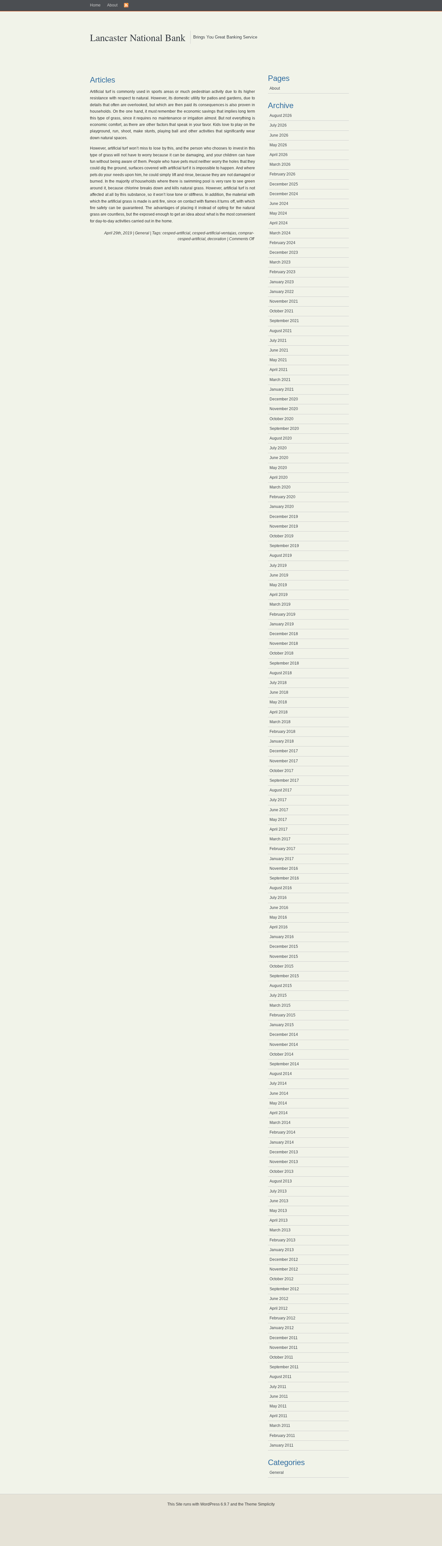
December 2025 (284, 184)
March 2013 (280, 1230)
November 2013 (284, 1162)
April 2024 (279, 223)
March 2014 (280, 1122)
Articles (102, 79)
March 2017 (280, 839)
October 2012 (281, 1279)
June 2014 (279, 1093)
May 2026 (278, 145)
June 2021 (279, 350)
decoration (216, 239)
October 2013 (281, 1171)
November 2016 (284, 868)
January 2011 (281, 1445)
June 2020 (279, 457)
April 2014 (279, 1113)
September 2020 (284, 428)
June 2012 (279, 1298)
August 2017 (281, 790)
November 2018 (284, 643)
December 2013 (284, 1152)
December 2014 (284, 1034)
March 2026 (280, 164)
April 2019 (279, 594)
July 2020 (278, 448)
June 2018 (279, 692)
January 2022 (282, 291)
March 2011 (280, 1425)
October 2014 (281, 1054)
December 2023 (284, 252)
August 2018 (281, 673)
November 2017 (284, 761)
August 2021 (281, 331)
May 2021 (278, 360)
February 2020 (282, 497)
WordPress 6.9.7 (214, 1504)
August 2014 (281, 1073)
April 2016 (279, 927)
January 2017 (282, 859)
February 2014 (282, 1132)
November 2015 (284, 956)
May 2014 (278, 1103)
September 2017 (284, 780)
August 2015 (281, 985)
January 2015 (282, 1025)
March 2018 (280, 722)
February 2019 (282, 614)
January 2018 (282, 741)
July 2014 (278, 1083)
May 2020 (278, 467)
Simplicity (266, 1504)
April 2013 (279, 1220)
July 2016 (278, 897)
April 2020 (279, 477)
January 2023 (282, 282)
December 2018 (284, 634)
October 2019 (281, 536)
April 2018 (279, 712)
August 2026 (281, 115)
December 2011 (284, 1338)
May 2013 (278, 1210)
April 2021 (279, 369)
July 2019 (278, 565)
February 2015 (282, 1015)
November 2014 (284, 1044)
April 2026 (279, 154)
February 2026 (282, 174)
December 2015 (284, 946)
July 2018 (278, 682)
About (112, 5)
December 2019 (284, 516)
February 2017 (282, 848)
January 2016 (282, 937)
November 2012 (284, 1269)
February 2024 (282, 243)
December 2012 (284, 1259)
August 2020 (281, 438)
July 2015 (278, 995)
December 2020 (284, 399)
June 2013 (279, 1201)
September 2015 (284, 976)
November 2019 (284, 526)
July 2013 (278, 1191)
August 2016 (281, 888)
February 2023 (282, 272)
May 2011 (278, 1406)
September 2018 (284, 663)
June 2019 (279, 575)
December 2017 (284, 751)
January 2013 (282, 1250)
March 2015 (280, 1005)
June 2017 (279, 810)
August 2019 (281, 555)
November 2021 (284, 301)
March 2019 (280, 604)
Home (95, 5)
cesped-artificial (176, 233)
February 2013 (282, 1240)
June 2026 (279, 135)
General (142, 233)
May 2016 (278, 917)
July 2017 (278, 800)
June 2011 (279, 1396)
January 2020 (282, 506)
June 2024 (279, 203)
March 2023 (280, 262)
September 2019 (284, 545)
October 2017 (281, 770)
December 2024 (284, 194)
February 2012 (282, 1318)
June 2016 (279, 907)
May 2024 (278, 213)
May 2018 (278, 702)
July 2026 (278, 125)
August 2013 (281, 1181)
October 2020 (281, 419)
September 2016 (284, 878)
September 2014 (284, 1064)
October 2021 (281, 311)
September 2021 (284, 321)
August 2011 (281, 1376)
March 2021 (280, 379)
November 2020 (284, 409)
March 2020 (280, 487)
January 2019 (282, 624)
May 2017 (278, 819)
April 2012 (279, 1308)
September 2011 (284, 1367)
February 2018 (282, 731)
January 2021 (282, 389)
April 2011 (278, 1416)
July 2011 (278, 1386)
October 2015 (281, 966)
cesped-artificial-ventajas (214, 233)
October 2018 (281, 653)
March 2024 (280, 233)
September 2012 (284, 1289)
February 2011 (282, 1435)
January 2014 (282, 1142)
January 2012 (282, 1328)
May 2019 (278, 585)
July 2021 (278, 340)
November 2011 (284, 1347)
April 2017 (279, 829)
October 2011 (281, 1357)
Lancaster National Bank (137, 37)
